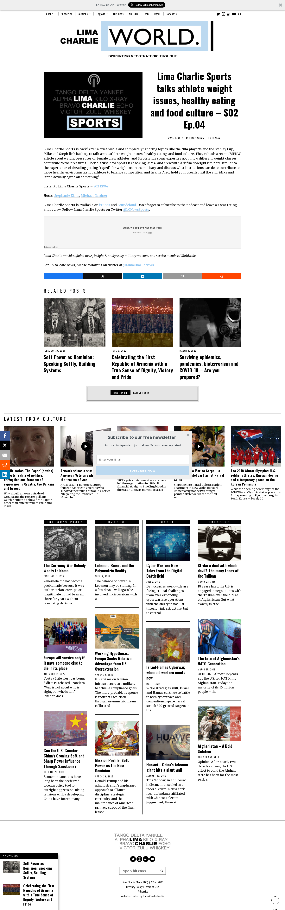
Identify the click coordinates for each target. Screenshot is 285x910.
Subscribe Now (142, 470)
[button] (142, 437)
